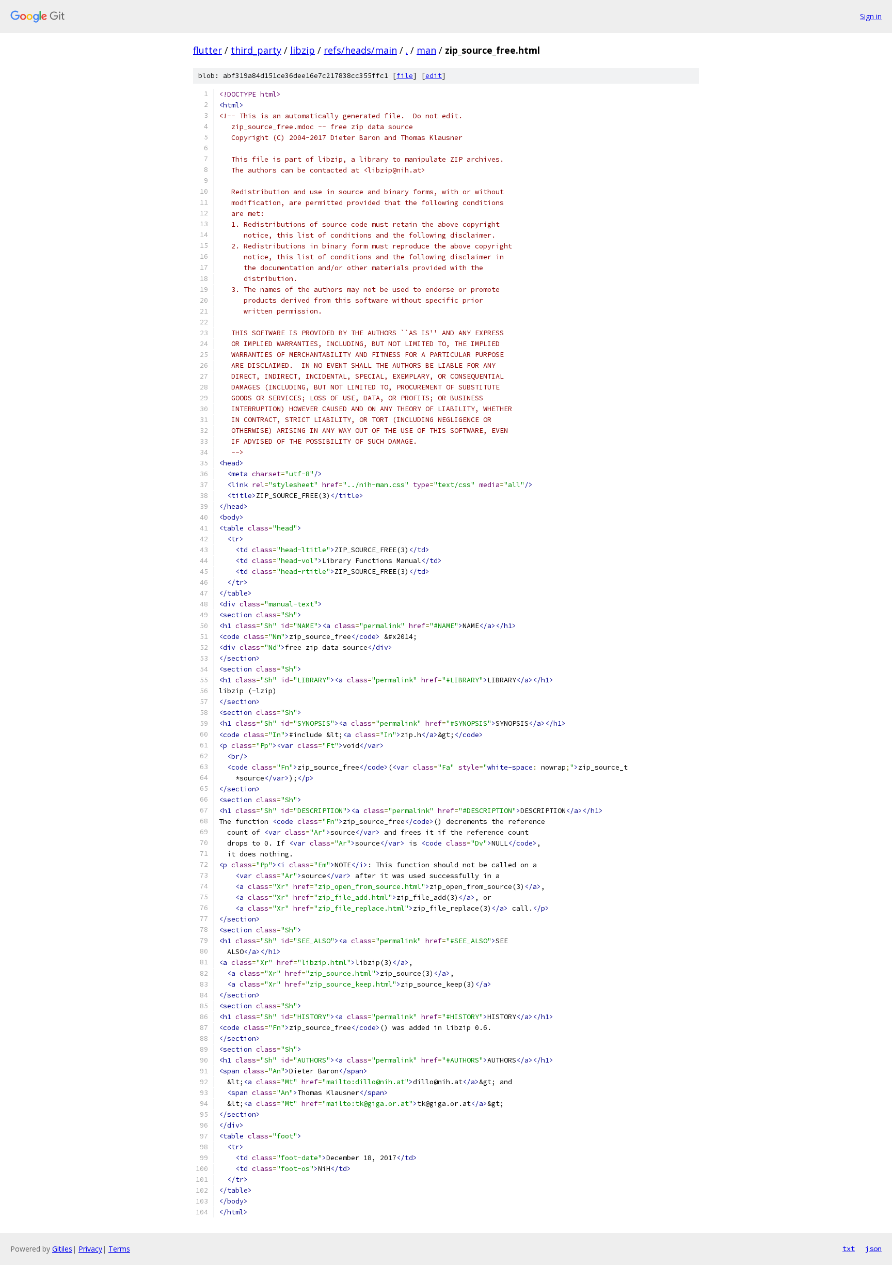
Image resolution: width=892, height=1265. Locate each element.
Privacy (90, 1249)
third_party (256, 50)
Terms (119, 1249)
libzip (302, 50)
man (426, 50)
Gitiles (62, 1249)
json (873, 1248)
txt (848, 1248)
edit (433, 75)
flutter (207, 50)
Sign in (871, 16)
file (404, 75)
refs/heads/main (360, 50)
